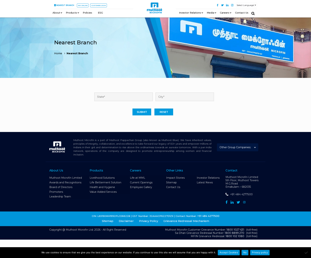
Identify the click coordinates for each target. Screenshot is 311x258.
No (245, 252)
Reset (164, 112)
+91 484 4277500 (241, 194)
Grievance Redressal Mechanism (186, 221)
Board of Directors (60, 187)
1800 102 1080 (235, 236)
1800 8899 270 (234, 233)
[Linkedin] (232, 202)
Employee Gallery (141, 187)
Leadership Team (60, 196)
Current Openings (141, 182)
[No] (306, 252)
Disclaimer (126, 221)
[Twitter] (222, 5)
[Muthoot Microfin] (154, 9)
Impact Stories (175, 177)
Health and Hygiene (102, 187)
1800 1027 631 (235, 229)
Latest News (205, 182)
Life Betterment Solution (105, 182)
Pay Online (82, 5)
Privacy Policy (148, 221)
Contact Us (173, 187)
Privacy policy (260, 252)
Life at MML (137, 177)
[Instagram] (232, 5)
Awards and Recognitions (65, 182)
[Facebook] (218, 5)
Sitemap (171, 182)
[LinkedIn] (227, 5)
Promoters (56, 191)
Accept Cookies (229, 252)
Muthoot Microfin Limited (65, 177)
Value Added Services (103, 191)
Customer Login (98, 5)
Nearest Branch (65, 5)
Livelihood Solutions (102, 177)
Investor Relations (208, 177)
